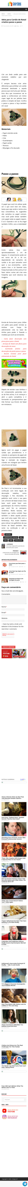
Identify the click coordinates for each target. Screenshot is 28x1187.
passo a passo (18, 540)
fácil (21, 537)
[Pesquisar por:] (14, 1099)
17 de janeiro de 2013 (14, 574)
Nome (4, 607)
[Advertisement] (15, 40)
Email (4, 612)
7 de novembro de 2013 (8, 26)
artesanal (8, 534)
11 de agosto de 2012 (14, 566)
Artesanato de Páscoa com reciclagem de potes (16, 579)
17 (21, 26)
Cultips (17, 26)
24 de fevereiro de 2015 (14, 581)
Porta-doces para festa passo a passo (17, 564)
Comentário (6, 594)
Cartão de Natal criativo (10, 537)
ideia (5, 540)
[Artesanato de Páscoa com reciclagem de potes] (5, 580)
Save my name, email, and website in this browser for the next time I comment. (12, 626)
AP (17, 1179)
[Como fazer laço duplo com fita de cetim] (5, 572)
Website (4, 618)
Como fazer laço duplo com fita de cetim (17, 571)
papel (11, 540)
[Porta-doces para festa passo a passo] (5, 565)
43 (9, 575)
